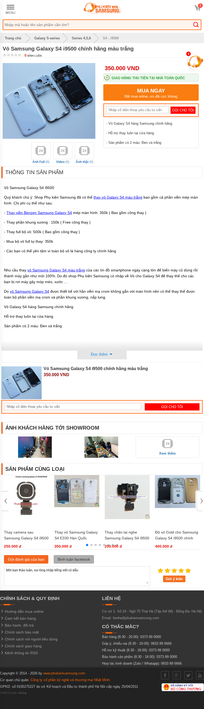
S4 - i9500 (111, 38)
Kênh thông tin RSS (21, 653)
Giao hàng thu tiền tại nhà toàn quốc (148, 78)
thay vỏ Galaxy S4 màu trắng (118, 197)
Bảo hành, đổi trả (19, 625)
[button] (87, 545)
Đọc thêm (100, 354)
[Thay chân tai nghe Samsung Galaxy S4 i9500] (127, 518)
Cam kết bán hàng (20, 618)
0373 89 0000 (150, 637)
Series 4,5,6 (81, 38)
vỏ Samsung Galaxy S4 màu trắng (56, 270)
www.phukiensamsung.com (64, 673)
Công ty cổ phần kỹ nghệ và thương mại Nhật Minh (70, 680)
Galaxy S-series (47, 38)
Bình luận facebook (74, 559)
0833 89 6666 (161, 643)
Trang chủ (12, 38)
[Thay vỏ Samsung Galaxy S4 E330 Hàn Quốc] (76, 506)
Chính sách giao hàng (23, 646)
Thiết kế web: (13, 692)
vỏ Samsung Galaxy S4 (29, 291)
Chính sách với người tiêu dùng (31, 639)
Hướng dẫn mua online (24, 611)
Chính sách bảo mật (21, 632)
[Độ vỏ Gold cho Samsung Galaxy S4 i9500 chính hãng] (177, 507)
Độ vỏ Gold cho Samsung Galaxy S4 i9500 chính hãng (176, 538)
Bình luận (33, 55)
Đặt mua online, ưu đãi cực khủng (151, 93)
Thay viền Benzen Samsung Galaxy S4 (39, 213)
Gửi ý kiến (174, 579)
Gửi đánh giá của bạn (26, 559)
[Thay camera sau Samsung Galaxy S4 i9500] (26, 519)
